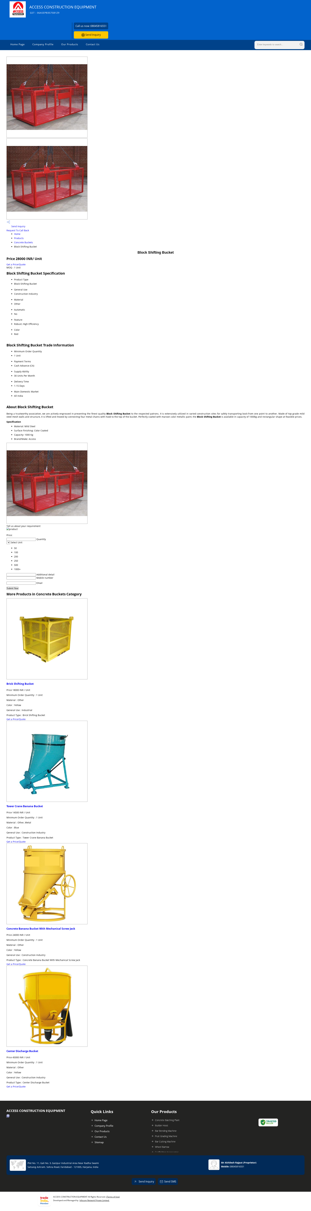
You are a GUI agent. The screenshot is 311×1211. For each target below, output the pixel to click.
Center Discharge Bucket (22, 1051)
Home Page (17, 44)
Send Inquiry (93, 34)
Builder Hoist (161, 1125)
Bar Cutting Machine (165, 1141)
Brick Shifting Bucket (20, 684)
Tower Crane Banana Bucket (24, 806)
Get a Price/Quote (16, 264)
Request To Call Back (17, 230)
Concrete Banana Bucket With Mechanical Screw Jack (40, 928)
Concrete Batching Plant (167, 1120)
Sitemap (99, 1142)
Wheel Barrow (162, 1146)
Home (17, 233)
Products (19, 238)
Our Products (69, 44)
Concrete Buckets (23, 242)
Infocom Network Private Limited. (94, 1200)
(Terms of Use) (113, 1196)
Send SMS (170, 1181)
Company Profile (42, 44)
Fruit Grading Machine (166, 1136)
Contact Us (92, 44)
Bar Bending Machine (166, 1130)
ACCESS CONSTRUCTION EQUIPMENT (62, 9)
